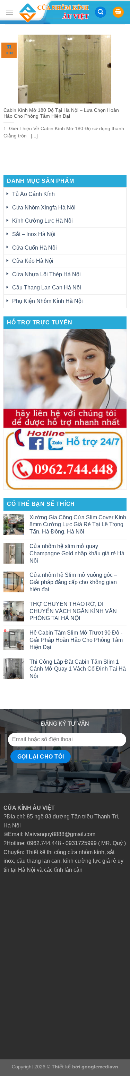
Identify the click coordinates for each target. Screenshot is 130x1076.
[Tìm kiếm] (100, 12)
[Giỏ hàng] (118, 12)
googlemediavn (99, 1066)
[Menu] (9, 11)
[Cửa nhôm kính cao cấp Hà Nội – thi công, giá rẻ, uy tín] (54, 12)
